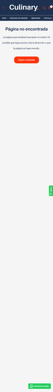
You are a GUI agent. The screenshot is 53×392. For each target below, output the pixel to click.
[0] (49, 7)
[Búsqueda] (44, 7)
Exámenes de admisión (19, 18)
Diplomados (35, 18)
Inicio (4, 18)
